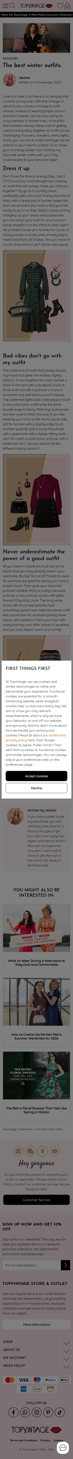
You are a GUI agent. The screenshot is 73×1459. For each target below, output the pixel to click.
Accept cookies (36, 776)
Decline (36, 788)
